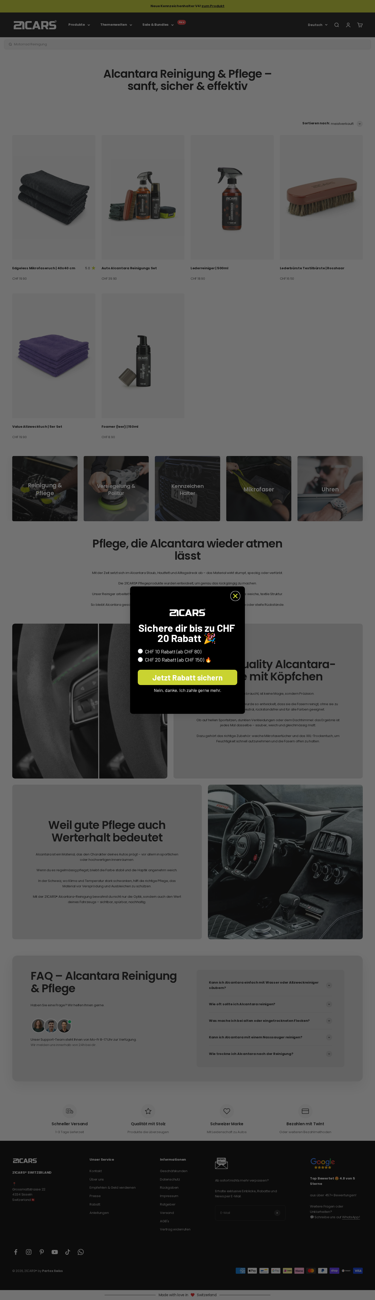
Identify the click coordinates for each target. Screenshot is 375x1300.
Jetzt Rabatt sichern (187, 677)
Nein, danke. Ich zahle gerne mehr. (187, 690)
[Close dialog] (235, 596)
